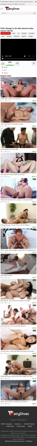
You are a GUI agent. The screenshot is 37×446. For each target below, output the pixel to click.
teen (3, 36)
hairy (13, 33)
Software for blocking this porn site (14, 441)
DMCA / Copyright (6, 424)
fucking (9, 36)
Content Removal (29, 424)
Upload (30, 426)
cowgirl (30, 36)
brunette (31, 33)
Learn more (22, 4)
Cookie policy (10, 426)
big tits (24, 36)
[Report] (34, 63)
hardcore (16, 36)
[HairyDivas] (12, 8)
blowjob (24, 33)
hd (18, 33)
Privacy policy (21, 426)
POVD (6, 73)
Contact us (18, 424)
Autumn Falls (5, 33)
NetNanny (29, 441)
